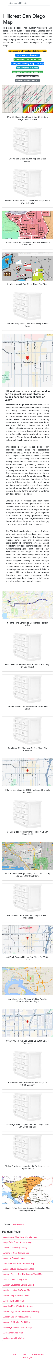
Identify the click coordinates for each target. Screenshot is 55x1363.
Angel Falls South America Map (17, 1242)
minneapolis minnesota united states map (27, 51)
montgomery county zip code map (28, 72)
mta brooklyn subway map (27, 55)
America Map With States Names (18, 1306)
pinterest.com (18, 1224)
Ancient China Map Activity (15, 1247)
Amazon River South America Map (18, 1268)
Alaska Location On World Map (17, 1290)
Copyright (27, 1357)
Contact (24, 1354)
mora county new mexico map (27, 59)
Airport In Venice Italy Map (15, 1279)
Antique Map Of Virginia (14, 1338)
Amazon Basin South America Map (18, 1263)
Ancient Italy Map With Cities (16, 1295)
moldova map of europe (27, 67)
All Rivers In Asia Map (13, 1332)
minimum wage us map (27, 76)
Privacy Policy (38, 1354)
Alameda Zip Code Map (14, 1258)
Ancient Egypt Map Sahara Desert (18, 1284)
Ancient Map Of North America (17, 1316)
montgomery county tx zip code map (27, 63)
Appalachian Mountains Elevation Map (20, 1236)
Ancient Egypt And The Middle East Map (21, 1311)
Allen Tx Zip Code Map (13, 1300)
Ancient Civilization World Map (16, 1322)
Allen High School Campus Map (17, 1327)
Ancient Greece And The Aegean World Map (23, 1274)
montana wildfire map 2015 (27, 80)
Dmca (13, 1354)
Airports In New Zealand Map (16, 1252)
